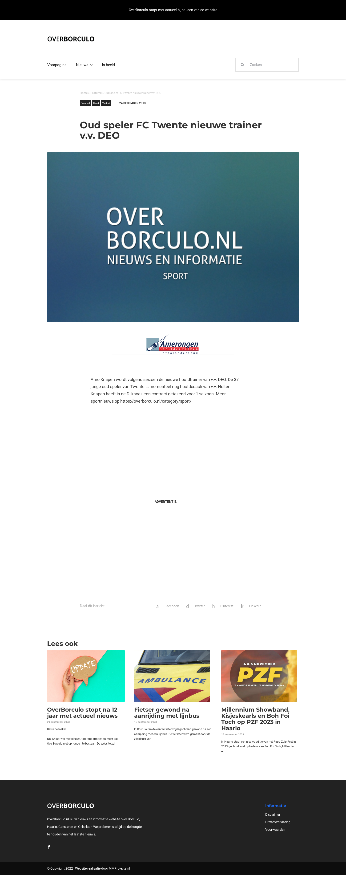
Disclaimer (272, 814)
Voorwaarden (275, 829)
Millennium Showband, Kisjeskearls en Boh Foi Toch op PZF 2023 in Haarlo (255, 719)
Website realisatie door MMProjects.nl (102, 868)
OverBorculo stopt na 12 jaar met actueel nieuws (82, 712)
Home (84, 93)
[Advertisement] (166, 447)
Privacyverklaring (277, 822)
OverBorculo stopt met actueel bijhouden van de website (173, 10)
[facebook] (49, 847)
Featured (96, 93)
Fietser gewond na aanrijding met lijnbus (166, 712)
